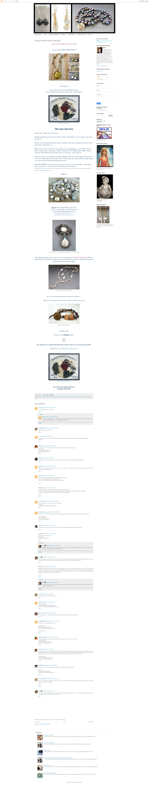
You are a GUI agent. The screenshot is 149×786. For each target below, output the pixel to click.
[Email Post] (44, 394)
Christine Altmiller (42, 637)
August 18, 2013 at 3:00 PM (47, 594)
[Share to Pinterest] (52, 395)
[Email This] (46, 395)
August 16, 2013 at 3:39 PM (52, 501)
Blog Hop (40, 396)
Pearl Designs (78, 396)
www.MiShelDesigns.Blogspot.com (68, 348)
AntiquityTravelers (42, 428)
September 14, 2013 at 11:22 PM (53, 545)
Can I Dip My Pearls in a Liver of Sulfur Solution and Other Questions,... (58, 757)
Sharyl (39, 458)
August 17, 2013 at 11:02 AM (49, 557)
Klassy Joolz (41, 612)
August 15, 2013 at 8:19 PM (46, 436)
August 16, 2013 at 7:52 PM (50, 525)
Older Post (91, 721)
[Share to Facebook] (51, 395)
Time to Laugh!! (47, 750)
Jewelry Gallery (71, 34)
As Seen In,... (63, 34)
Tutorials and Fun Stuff (81, 34)
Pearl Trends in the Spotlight (50, 773)
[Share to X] (49, 395)
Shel (43, 545)
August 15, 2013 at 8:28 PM (50, 445)
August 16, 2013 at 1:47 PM (50, 487)
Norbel (43, 416)
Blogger (80, 782)
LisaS (39, 594)
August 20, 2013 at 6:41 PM (54, 621)
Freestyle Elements (42, 678)
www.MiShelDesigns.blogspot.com (64, 123)
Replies (41, 414)
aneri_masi (40, 407)
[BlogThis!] (48, 395)
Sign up (98, 40)
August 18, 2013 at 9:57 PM (49, 602)
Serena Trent (41, 525)
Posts (99, 76)
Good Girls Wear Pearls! (49, 742)
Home (64, 721)
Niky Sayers (41, 466)
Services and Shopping (54, 34)
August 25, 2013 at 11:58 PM (51, 665)
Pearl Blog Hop (72, 396)
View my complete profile (102, 65)
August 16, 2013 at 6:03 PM (53, 512)
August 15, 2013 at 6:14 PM (53, 428)
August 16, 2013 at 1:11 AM (50, 466)
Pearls (89, 34)
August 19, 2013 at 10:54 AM (52, 416)
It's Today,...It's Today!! (48, 735)
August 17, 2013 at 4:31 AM (50, 533)
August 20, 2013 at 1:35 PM (50, 612)
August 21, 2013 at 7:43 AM (48, 649)
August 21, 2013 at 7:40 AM (52, 637)
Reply (39, 411)
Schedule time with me (101, 110)
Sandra (40, 649)
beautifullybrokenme (42, 621)
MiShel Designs (38, 34)
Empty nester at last (42, 512)
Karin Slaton (41, 445)
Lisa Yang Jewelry (42, 501)
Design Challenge (45, 396)
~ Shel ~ (45, 34)
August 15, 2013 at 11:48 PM (48, 458)
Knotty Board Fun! (47, 765)
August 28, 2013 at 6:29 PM (48, 691)
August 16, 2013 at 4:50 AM (49, 475)
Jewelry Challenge (52, 396)
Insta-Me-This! (100, 71)
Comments (100, 79)
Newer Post (37, 721)
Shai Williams (41, 665)
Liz (39, 436)
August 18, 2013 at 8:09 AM (50, 566)
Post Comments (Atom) (45, 724)
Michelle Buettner (60, 396)
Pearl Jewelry (84, 396)
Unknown (40, 475)
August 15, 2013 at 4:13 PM (49, 407)
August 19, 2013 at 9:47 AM (52, 582)
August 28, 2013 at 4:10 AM (53, 678)
